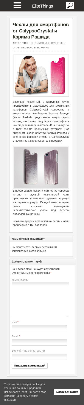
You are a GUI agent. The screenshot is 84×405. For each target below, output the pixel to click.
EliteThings (42, 6)
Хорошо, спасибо (67, 391)
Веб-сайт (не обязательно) (28, 350)
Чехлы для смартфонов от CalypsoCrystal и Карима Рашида (41, 31)
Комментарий (20, 280)
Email (15, 336)
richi (25, 43)
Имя (14, 322)
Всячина (43, 47)
